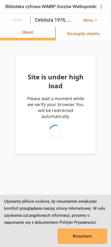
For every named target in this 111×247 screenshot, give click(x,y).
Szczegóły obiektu (83, 33)
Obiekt (27, 32)
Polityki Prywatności (78, 222)
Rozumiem (82, 236)
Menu (88, 20)
